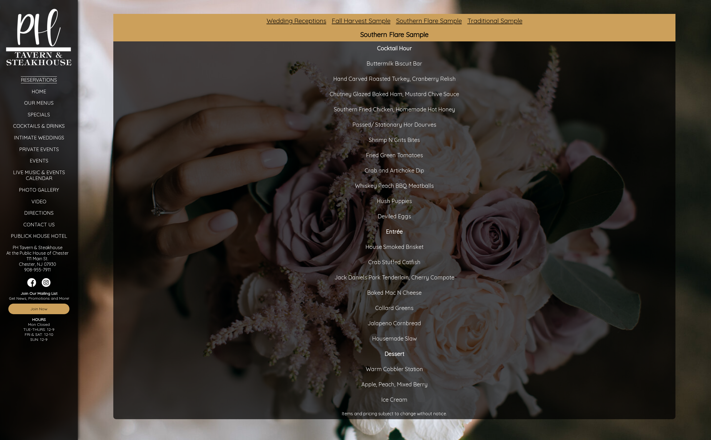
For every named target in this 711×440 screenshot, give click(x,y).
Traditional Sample (494, 21)
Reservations (39, 80)
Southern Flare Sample (429, 21)
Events (39, 161)
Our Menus (39, 103)
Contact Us (39, 224)
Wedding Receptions (296, 21)
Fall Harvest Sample (361, 21)
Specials (39, 114)
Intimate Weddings (39, 137)
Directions (39, 213)
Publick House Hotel (39, 236)
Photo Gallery (39, 190)
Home (39, 91)
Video (38, 201)
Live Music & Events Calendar (39, 175)
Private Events (39, 149)
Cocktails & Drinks (39, 126)
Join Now (38, 308)
